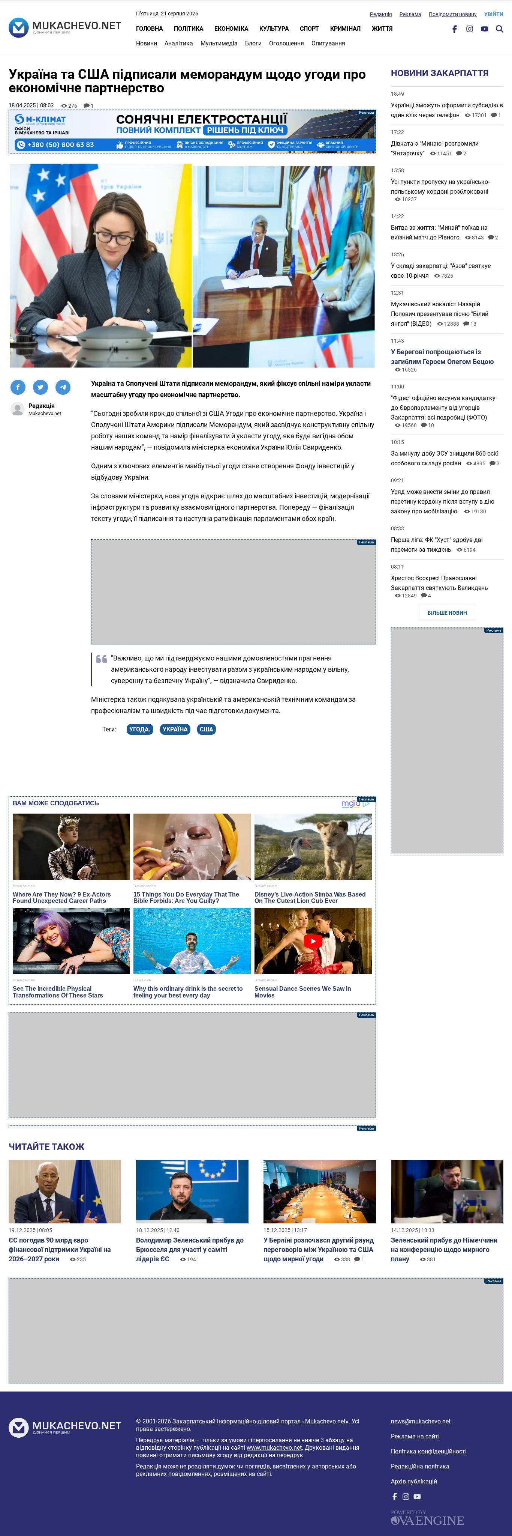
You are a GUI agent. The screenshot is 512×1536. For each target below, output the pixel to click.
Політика (188, 28)
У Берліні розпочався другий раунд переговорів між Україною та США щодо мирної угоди (318, 1249)
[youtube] (484, 30)
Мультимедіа (219, 43)
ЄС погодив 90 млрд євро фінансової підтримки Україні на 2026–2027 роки (60, 1249)
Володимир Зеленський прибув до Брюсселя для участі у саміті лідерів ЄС (190, 1249)
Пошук (499, 29)
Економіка (231, 28)
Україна (175, 729)
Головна (149, 28)
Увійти (493, 14)
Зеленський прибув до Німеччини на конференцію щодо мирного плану (444, 1249)
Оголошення (286, 43)
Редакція (381, 14)
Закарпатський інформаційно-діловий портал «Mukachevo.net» (260, 1421)
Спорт (309, 28)
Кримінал (345, 28)
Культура (274, 28)
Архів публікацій (414, 1481)
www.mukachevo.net (274, 1447)
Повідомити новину (453, 14)
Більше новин (447, 613)
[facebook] (454, 30)
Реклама (410, 14)
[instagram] (469, 30)
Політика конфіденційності (429, 1451)
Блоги (253, 43)
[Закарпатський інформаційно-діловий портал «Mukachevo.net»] (65, 28)
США (206, 729)
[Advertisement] (233, 592)
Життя (382, 28)
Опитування (328, 43)
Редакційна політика (420, 1466)
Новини (146, 43)
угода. (140, 729)
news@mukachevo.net (421, 1421)
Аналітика (179, 43)
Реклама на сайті (415, 1436)
